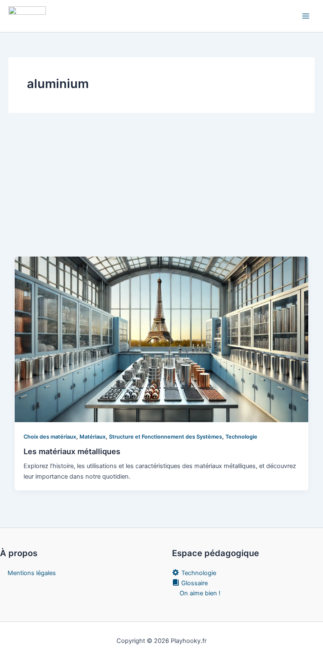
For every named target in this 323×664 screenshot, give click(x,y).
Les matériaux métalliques (72, 451)
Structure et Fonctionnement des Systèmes (165, 437)
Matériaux (92, 437)
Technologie (241, 437)
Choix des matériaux (50, 437)
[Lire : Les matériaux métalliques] (162, 339)
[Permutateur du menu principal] (306, 16)
